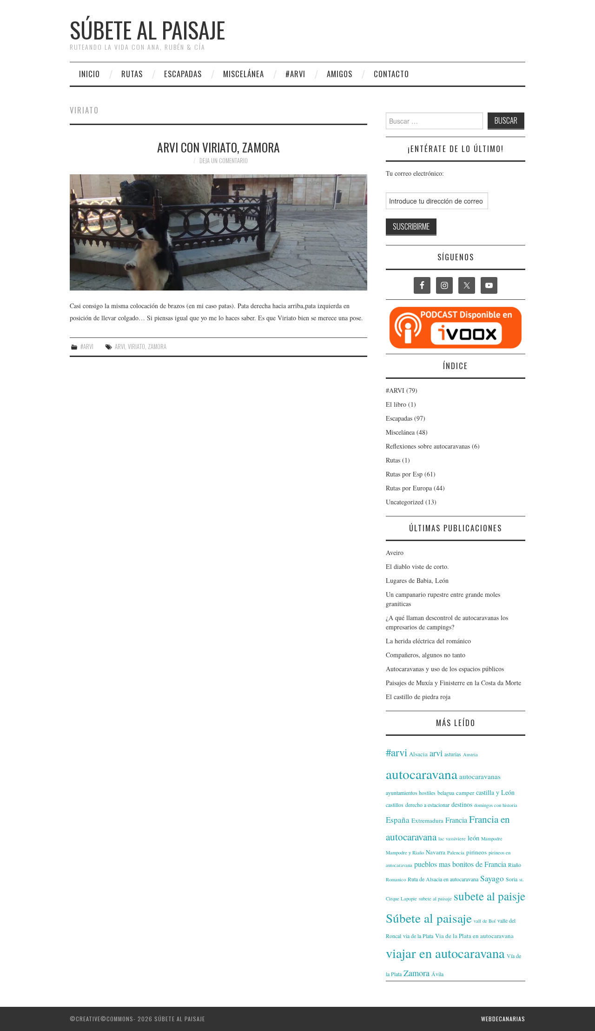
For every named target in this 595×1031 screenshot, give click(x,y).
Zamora (157, 346)
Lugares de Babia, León (417, 580)
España (398, 819)
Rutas (132, 73)
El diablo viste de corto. (417, 566)
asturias (452, 754)
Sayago (492, 878)
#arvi (396, 752)
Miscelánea (243, 73)
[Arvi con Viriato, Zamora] (218, 232)
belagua (445, 792)
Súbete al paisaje (147, 29)
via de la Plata (418, 935)
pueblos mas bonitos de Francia (460, 864)
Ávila (437, 974)
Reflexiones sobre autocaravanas (428, 446)
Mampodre (491, 838)
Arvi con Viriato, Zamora (218, 147)
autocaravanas (480, 776)
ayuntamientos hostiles (411, 792)
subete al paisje (489, 896)
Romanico (396, 879)
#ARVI (295, 73)
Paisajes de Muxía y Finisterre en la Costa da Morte (453, 682)
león (473, 837)
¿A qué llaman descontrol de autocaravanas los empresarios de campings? (447, 622)
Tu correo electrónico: (415, 173)
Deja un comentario (223, 160)
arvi (120, 346)
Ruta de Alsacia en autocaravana (443, 879)
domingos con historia (495, 805)
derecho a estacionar (427, 804)
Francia (456, 820)
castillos (394, 804)
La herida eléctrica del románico (428, 640)
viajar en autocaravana (445, 953)
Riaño (514, 864)
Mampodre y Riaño (405, 852)
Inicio (89, 73)
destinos (461, 804)
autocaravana (421, 774)
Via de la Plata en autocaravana (474, 936)
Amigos (339, 73)
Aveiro (394, 552)
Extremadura (427, 820)
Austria (470, 754)
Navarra (435, 852)
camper (465, 792)
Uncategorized (404, 501)
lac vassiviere (452, 838)
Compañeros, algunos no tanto (425, 654)
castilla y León (495, 792)
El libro (396, 404)
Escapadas (183, 73)
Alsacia (418, 754)
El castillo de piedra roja (418, 696)
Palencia (455, 852)
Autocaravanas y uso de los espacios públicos (445, 668)
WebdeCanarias (503, 1018)
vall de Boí (485, 921)
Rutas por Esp (404, 473)
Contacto (391, 73)
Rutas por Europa (409, 487)
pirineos (476, 852)
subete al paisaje (435, 898)
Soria (511, 879)
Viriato (136, 346)
